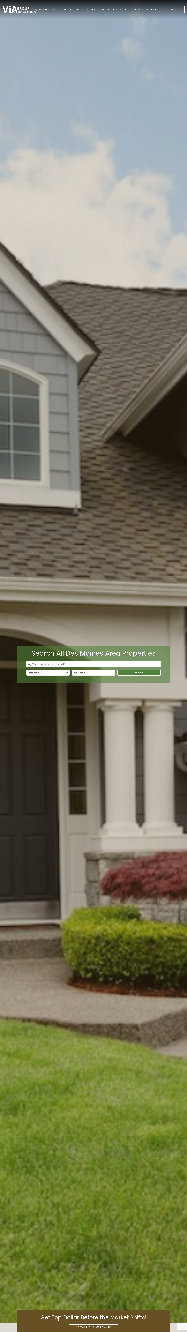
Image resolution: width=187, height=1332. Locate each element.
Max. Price (79, 672)
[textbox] (95, 664)
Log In (172, 9)
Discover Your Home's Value (93, 1327)
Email (146, 9)
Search (139, 672)
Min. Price (34, 672)
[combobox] (93, 664)
